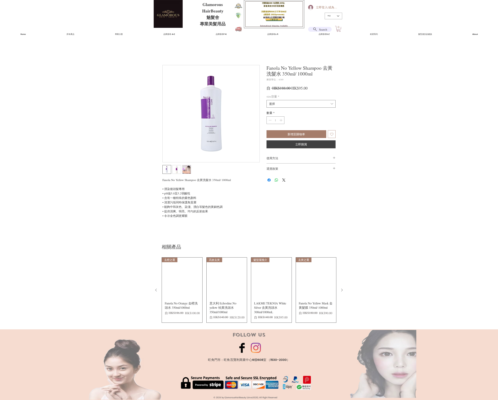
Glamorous (213, 4)
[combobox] (301, 104)
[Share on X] (283, 180)
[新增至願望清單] (332, 134)
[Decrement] (269, 120)
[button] (338, 29)
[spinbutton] (275, 120)
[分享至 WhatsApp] (276, 180)
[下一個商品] (342, 290)
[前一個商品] (156, 290)
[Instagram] (256, 348)
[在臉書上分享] (269, 180)
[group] (249, 290)
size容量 (273, 96)
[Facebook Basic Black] (242, 348)
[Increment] (281, 120)
